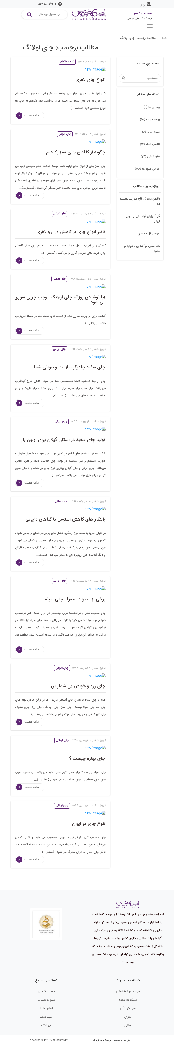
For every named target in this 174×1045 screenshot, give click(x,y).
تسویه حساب (46, 1000)
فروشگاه (46, 1025)
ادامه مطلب (32, 115)
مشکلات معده (128, 1000)
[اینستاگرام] (60, 4)
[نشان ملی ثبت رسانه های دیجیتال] (46, 920)
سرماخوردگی (128, 1008)
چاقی (127, 1025)
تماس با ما (46, 1008)
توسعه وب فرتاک (102, 1040)
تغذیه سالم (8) (151, 131)
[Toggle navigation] (150, 26)
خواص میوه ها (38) (147, 168)
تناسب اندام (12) (150, 144)
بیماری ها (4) (151, 107)
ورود (142, 4)
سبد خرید (46, 1017)
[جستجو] (29, 14)
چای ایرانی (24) (150, 156)
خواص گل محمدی (149, 233)
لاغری (127, 1017)
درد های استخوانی (128, 991)
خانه (164, 38)
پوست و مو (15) (150, 119)
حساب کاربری (46, 991)
